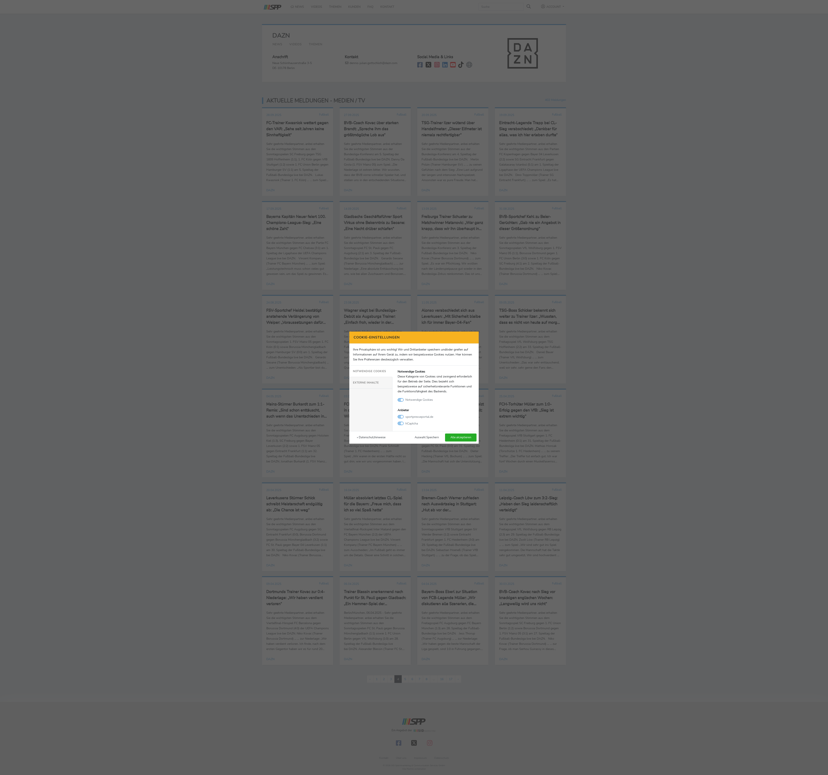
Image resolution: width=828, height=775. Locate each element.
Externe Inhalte (366, 382)
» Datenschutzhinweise (371, 437)
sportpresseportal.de (419, 417)
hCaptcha (411, 423)
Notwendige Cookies (369, 371)
